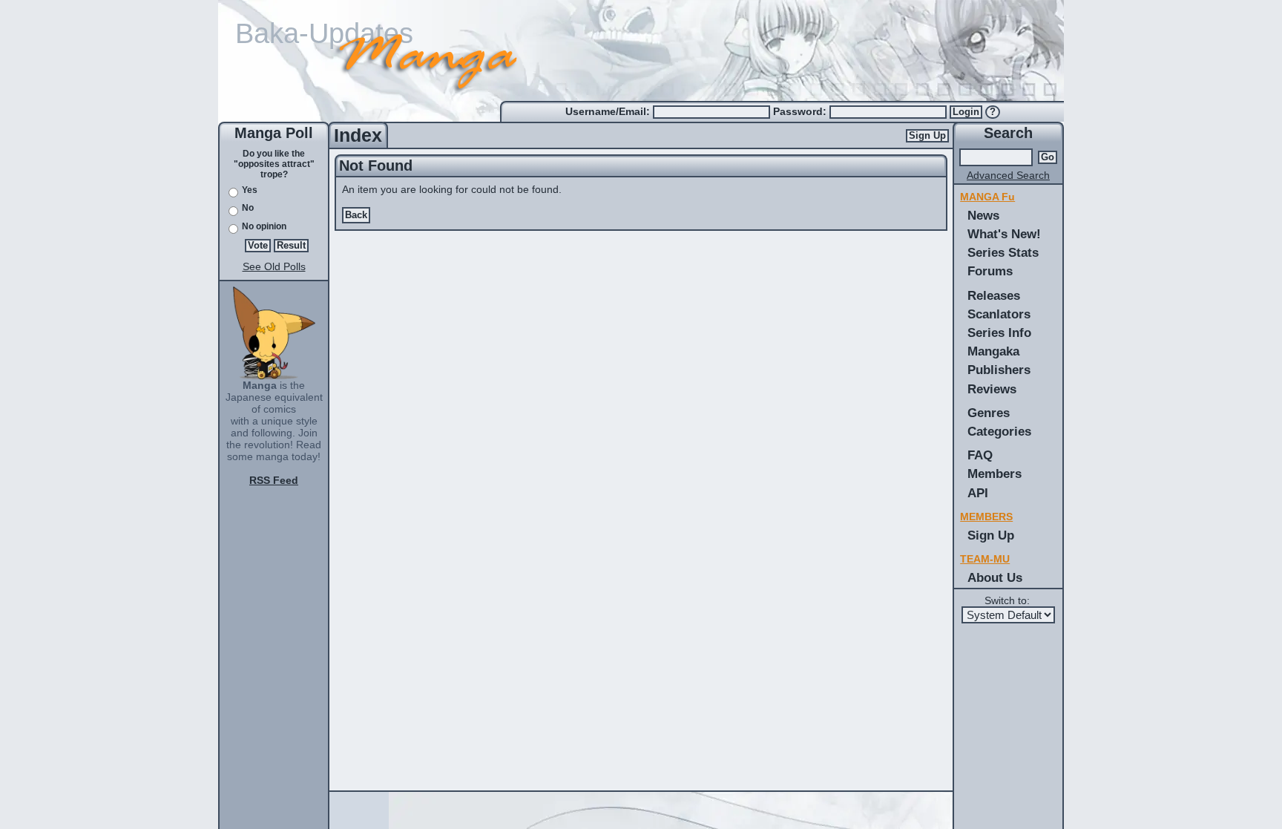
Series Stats (1003, 252)
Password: (801, 111)
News (983, 215)
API (977, 492)
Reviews (991, 388)
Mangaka (993, 351)
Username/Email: (609, 111)
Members (994, 473)
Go (1047, 157)
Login (966, 112)
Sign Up (927, 136)
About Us (994, 577)
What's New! (1004, 233)
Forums (990, 270)
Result (291, 245)
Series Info (999, 332)
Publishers (998, 369)
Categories (999, 431)
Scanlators (998, 314)
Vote (258, 245)
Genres (988, 412)
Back (356, 215)
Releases (993, 295)
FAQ (980, 455)
